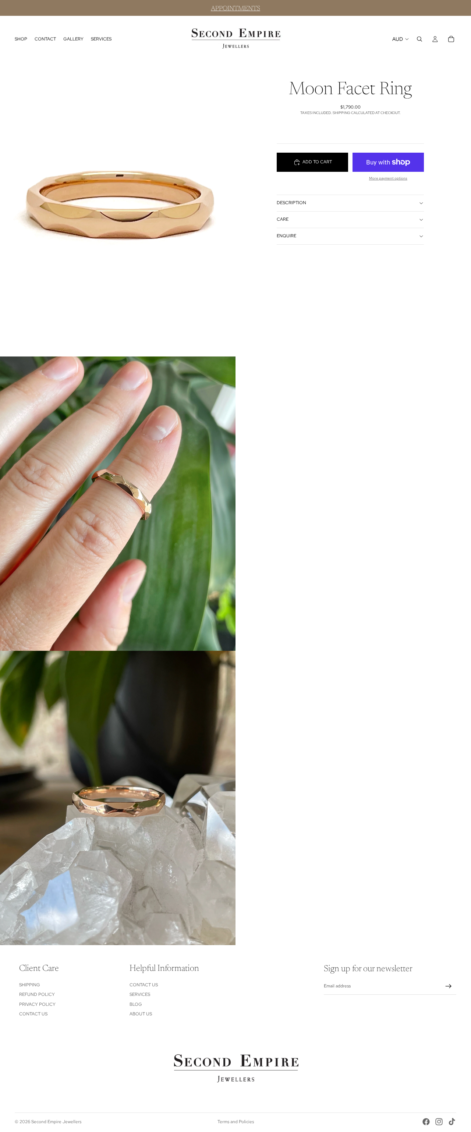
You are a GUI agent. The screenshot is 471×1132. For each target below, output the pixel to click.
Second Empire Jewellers (56, 1122)
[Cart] (451, 39)
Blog (136, 1004)
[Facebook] (426, 1121)
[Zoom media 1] (118, 209)
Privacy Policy (37, 1004)
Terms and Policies (235, 1122)
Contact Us (33, 1014)
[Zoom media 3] (118, 798)
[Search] (419, 39)
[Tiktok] (451, 1121)
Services (140, 995)
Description (291, 203)
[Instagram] (439, 1121)
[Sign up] (448, 986)
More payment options (388, 178)
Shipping (29, 985)
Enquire (286, 236)
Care (282, 220)
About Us (141, 1014)
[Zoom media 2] (118, 503)
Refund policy (37, 995)
